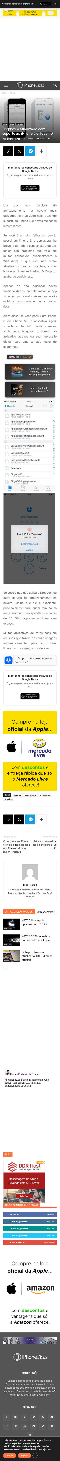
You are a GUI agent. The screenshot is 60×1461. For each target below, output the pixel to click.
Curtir (50, 1214)
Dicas (12, 124)
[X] (19, 151)
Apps (12, 92)
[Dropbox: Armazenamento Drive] (8, 660)
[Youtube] (33, 1426)
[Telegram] (30, 151)
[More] (41, 151)
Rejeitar (24, 1455)
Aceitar (9, 1455)
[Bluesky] (42, 1426)
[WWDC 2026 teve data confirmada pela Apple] (11, 940)
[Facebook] (6, 1417)
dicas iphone (46, 795)
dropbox (8, 799)
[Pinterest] (33, 1417)
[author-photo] (30, 880)
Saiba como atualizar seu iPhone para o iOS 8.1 (44, 845)
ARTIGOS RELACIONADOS (19, 911)
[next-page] (11, 968)
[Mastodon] (51, 1426)
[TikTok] (6, 1426)
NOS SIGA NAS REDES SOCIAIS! (21, 1205)
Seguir (50, 1221)
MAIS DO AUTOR (45, 911)
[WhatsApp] (24, 1426)
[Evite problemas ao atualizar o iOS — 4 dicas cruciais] (11, 956)
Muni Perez (13, 138)
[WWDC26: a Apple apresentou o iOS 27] (11, 924)
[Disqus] (30, 1020)
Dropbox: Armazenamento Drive (38, 658)
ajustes (47, 1449)
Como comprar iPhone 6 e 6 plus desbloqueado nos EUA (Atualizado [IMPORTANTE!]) (16, 846)
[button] (5, 85)
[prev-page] (5, 968)
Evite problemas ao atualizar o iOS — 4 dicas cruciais (37, 956)
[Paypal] (24, 1417)
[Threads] (30, 1435)
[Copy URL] (8, 151)
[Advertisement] (30, 49)
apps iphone (30, 795)
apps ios (17, 795)
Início (4, 92)
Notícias (20, 124)
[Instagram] (15, 1417)
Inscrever (49, 1242)
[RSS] (42, 1417)
